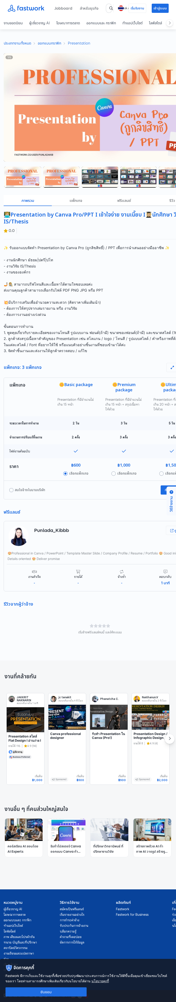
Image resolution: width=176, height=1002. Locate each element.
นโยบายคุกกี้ (100, 981)
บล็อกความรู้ (68, 931)
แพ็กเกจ (76, 200)
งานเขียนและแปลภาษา (19, 953)
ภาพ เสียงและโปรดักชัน (19, 937)
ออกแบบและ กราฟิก (101, 23)
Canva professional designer (65, 736)
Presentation (79, 43)
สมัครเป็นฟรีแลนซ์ (72, 909)
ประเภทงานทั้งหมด (17, 43)
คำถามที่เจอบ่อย (71, 937)
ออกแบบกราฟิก (49, 43)
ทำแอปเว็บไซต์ (132, 23)
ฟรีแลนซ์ (124, 200)
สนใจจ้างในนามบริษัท (30, 490)
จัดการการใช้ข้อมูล (72, 942)
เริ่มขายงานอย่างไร (72, 914)
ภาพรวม (28, 200)
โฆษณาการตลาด (68, 23)
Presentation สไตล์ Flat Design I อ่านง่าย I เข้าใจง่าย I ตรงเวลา (24, 740)
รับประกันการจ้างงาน (74, 925)
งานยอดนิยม (13, 23)
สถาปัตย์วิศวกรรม (16, 948)
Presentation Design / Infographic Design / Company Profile (150, 738)
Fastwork (122, 909)
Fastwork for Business (132, 914)
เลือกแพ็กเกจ (78, 473)
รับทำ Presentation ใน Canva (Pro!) (108, 736)
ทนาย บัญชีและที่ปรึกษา (20, 942)
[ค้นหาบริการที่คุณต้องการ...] (111, 8)
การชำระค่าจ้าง (69, 920)
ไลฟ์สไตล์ (155, 23)
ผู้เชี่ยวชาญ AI (39, 23)
